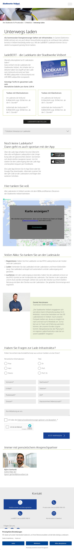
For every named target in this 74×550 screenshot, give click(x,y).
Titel (39, 359)
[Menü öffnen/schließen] (70, 4)
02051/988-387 (10, 472)
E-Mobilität (28, 22)
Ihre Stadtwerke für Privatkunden (13, 22)
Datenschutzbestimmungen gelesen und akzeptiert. (37, 420)
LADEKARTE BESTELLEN (37, 122)
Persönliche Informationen (14, 359)
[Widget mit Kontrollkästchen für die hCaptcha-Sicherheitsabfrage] (18, 427)
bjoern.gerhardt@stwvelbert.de (16, 474)
